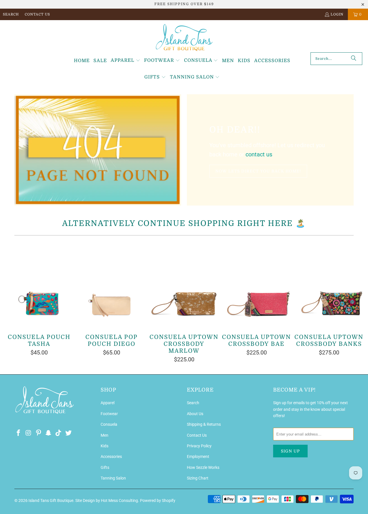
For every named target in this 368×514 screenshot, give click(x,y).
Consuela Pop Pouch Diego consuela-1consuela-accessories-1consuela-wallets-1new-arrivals (111, 284)
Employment (198, 456)
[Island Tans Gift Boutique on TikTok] (58, 433)
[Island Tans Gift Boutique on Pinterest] (38, 433)
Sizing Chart (197, 478)
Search (11, 14)
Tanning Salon (113, 478)
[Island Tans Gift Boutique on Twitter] (68, 433)
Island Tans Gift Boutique (50, 500)
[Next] (356, 302)
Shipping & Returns (204, 424)
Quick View (184, 297)
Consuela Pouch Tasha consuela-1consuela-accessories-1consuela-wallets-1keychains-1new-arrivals (39, 284)
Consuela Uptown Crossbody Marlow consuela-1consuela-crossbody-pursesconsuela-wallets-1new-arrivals (184, 284)
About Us (195, 413)
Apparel (107, 402)
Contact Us (37, 14)
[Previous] (12, 302)
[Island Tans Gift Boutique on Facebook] (18, 433)
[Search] (353, 58)
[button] (125, 60)
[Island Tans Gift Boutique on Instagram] (28, 433)
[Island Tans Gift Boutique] (184, 37)
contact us (259, 154)
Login (337, 14)
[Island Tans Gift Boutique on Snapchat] (48, 433)
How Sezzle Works (203, 467)
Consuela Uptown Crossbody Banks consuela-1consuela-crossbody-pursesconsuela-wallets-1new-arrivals (329, 284)
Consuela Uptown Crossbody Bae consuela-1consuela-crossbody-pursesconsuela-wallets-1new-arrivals (256, 284)
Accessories (111, 456)
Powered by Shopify (157, 500)
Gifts (105, 467)
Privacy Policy (199, 446)
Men (104, 435)
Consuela (109, 424)
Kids (104, 446)
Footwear (109, 413)
